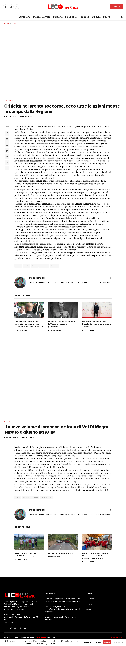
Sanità (34, 266)
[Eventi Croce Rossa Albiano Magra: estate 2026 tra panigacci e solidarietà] (97, 542)
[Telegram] (7, 156)
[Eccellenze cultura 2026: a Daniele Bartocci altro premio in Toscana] (97, 310)
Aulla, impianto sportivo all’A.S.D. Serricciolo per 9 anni (28, 554)
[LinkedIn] (7, 150)
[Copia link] (7, 162)
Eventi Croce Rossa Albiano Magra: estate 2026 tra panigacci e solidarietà (95, 556)
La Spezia (71, 17)
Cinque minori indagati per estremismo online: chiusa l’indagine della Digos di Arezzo (28, 324)
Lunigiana (25, 17)
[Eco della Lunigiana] (63, 7)
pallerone (27, 498)
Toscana (84, 17)
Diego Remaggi (11, 117)
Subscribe (116, 7)
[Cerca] (122, 17)
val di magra (46, 498)
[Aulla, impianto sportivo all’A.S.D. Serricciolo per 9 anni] (29, 542)
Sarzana (58, 17)
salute (26, 266)
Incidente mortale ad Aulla (60, 553)
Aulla (7, 421)
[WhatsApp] (7, 144)
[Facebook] (7, 133)
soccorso (44, 266)
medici (18, 266)
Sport (106, 17)
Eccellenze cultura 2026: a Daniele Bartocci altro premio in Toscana (96, 324)
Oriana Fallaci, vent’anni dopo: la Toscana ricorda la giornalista (62, 324)
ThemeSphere (40, 637)
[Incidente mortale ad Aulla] (63, 542)
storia (35, 498)
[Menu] (4, 17)
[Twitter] (7, 139)
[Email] (7, 168)
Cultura (96, 17)
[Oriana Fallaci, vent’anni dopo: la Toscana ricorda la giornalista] (63, 310)
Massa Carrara (42, 17)
